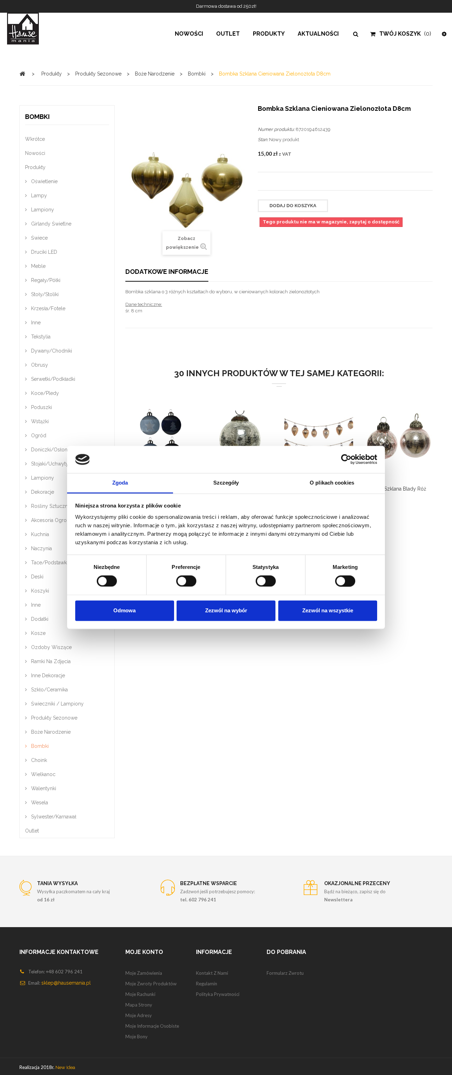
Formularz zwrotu (285, 973)
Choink (38, 760)
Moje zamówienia (143, 973)
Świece (39, 238)
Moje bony (136, 1036)
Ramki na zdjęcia (50, 661)
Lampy (38, 195)
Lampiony (42, 209)
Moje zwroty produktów (151, 983)
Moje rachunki (140, 994)
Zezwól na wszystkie (327, 610)
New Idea (65, 1067)
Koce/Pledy (44, 393)
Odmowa (124, 610)
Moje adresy (138, 1015)
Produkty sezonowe (53, 718)
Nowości (35, 153)
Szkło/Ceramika (49, 689)
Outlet (32, 831)
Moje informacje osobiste (152, 1026)
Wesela (39, 802)
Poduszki (41, 407)
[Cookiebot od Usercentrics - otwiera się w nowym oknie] (346, 459)
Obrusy (39, 365)
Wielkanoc (42, 774)
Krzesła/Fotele (47, 308)
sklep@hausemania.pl (66, 983)
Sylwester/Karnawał (53, 816)
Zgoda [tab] (120, 483)
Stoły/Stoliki (44, 294)
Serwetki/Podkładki (52, 379)
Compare (133, 441)
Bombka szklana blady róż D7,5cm (395, 493)
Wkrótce (35, 139)
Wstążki (39, 421)
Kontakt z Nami (212, 973)
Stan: (263, 139)
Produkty (35, 167)
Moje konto (144, 952)
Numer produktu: (276, 129)
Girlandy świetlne (50, 224)
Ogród (38, 435)
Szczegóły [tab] (226, 483)
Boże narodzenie (50, 732)
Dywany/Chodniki (51, 351)
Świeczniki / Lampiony (57, 704)
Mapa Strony (138, 1005)
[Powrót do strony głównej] (22, 73)
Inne (35, 322)
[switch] (179, 578)
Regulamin (206, 983)
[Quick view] (151, 441)
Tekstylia (40, 337)
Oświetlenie (44, 181)
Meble (38, 266)
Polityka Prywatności (217, 994)
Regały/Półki (45, 280)
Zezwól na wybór (226, 610)
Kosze (38, 633)
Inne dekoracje (47, 675)
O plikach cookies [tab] (332, 483)
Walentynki (43, 788)
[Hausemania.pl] (37, 28)
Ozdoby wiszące (51, 647)
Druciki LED (43, 252)
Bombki (39, 746)
